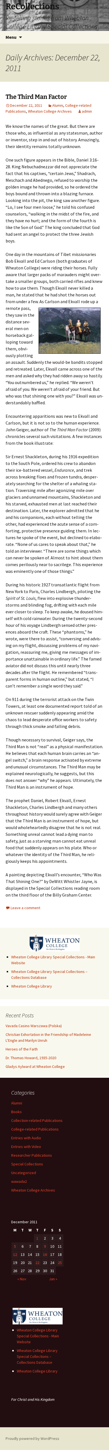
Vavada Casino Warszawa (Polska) (34, 1025)
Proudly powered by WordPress (32, 1438)
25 (60, 1262)
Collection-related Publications (37, 1120)
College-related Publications (35, 1129)
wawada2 (19, 1181)
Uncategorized (23, 1172)
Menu (11, 37)
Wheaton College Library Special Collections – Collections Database (37, 1356)
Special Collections (27, 1164)
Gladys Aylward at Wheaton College (35, 1066)
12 (15, 1254)
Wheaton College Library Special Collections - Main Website (38, 1336)
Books (16, 1111)
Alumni (57, 105)
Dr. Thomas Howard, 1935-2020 (31, 1057)
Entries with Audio (26, 1137)
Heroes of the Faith (22, 1049)
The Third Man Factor (36, 97)
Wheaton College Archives (50, 111)
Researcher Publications (31, 1155)
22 (37, 1262)
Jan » (53, 1278)
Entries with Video (26, 1146)
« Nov (21, 1278)
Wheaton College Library (31, 986)
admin (87, 111)
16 (45, 1254)
